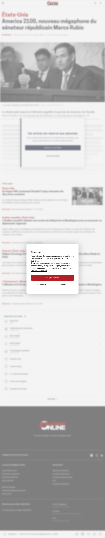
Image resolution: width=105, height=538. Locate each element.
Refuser (64, 285)
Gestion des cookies (39, 271)
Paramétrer (41, 285)
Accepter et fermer (52, 278)
